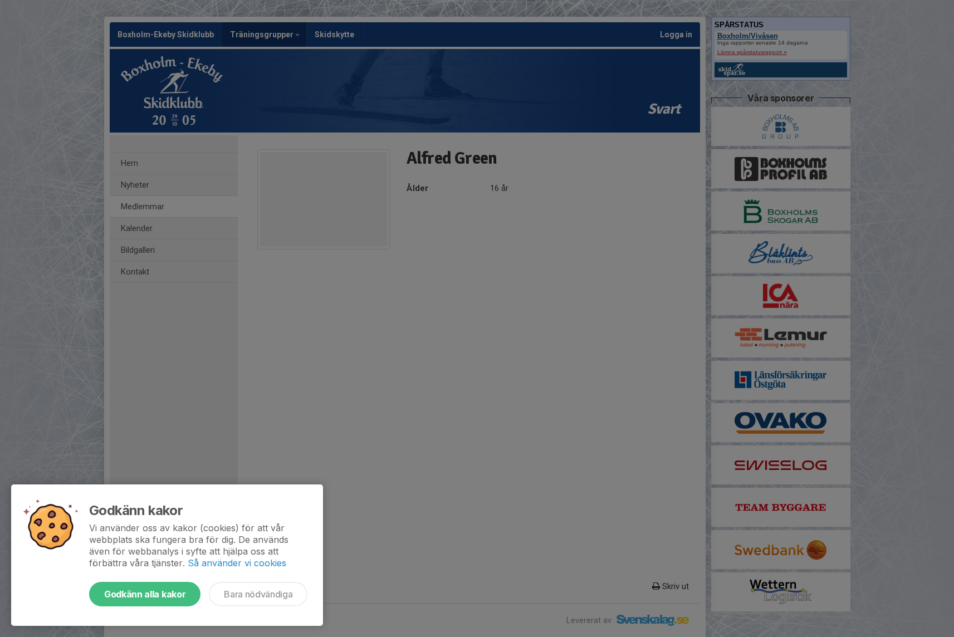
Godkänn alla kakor (144, 594)
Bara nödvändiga (258, 594)
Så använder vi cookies (237, 563)
